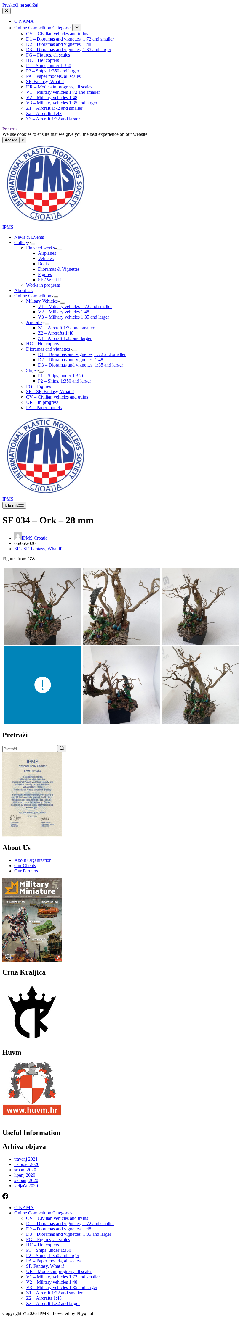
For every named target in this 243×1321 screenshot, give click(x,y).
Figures (45, 274)
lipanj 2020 (24, 1175)
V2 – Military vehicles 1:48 (51, 97)
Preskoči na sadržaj (20, 4)
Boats (43, 263)
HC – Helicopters (42, 60)
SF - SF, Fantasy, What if (37, 548)
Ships (31, 370)
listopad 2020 (26, 1164)
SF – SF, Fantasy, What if (50, 391)
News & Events (29, 237)
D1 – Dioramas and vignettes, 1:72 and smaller (70, 38)
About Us (23, 290)
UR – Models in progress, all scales (59, 86)
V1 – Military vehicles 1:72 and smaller (63, 92)
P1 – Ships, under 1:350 (48, 65)
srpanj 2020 (25, 1169)
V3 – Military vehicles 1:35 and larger (61, 102)
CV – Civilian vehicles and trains (57, 33)
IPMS (7, 227)
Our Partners (26, 870)
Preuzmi (10, 128)
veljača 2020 (26, 1185)
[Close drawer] (6, 11)
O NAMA (24, 21)
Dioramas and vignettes (48, 348)
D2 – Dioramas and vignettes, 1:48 (58, 44)
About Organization (33, 860)
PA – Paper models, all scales (53, 76)
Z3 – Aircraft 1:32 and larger (53, 118)
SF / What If (49, 279)
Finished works (40, 247)
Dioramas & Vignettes (58, 269)
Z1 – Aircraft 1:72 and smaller (54, 108)
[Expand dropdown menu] (76, 27)
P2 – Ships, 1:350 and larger (52, 70)
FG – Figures (38, 386)
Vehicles (46, 258)
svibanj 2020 (26, 1180)
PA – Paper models (44, 407)
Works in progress (43, 285)
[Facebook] (5, 1197)
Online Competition (32, 295)
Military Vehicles (42, 301)
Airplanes (47, 253)
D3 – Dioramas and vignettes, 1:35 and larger (68, 49)
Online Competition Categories (43, 27)
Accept (11, 140)
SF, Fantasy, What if (45, 81)
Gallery (21, 242)
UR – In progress (42, 402)
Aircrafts (34, 322)
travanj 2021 (26, 1159)
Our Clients (25, 865)
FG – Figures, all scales (48, 54)
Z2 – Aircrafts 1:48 (44, 113)
